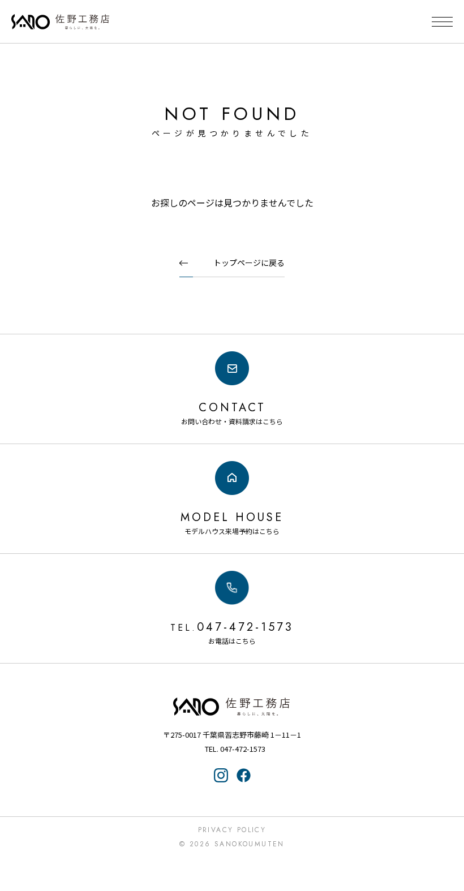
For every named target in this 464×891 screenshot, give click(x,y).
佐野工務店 (232, 707)
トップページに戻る (249, 262)
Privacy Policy (232, 830)
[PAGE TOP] (448, 837)
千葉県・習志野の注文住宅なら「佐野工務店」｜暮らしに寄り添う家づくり (60, 22)
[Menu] (442, 21)
